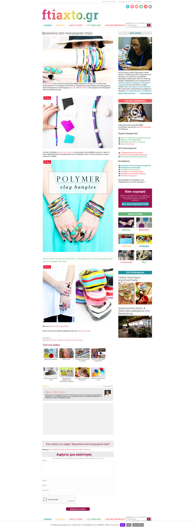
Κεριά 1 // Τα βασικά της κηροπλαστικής (136, 138)
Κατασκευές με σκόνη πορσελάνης (134, 157)
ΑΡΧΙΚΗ (48, 25)
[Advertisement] (78, 419)
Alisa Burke (48, 83)
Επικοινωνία (148, 1)
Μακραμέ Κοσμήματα (129, 176)
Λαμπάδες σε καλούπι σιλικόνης (133, 142)
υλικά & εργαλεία (124, 83)
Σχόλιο (44, 460)
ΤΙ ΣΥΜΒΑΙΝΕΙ (94, 25)
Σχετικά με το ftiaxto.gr (109, 1)
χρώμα (80, 340)
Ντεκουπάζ (126, 262)
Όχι (129, 525)
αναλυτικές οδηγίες (65, 152)
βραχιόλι (46, 340)
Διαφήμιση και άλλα (125, 1)
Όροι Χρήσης (138, 1)
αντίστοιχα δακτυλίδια (59, 326)
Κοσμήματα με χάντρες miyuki (132, 171)
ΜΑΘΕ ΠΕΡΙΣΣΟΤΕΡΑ (126, 93)
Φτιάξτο (46, 386)
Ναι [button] (122, 525)
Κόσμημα (144, 245)
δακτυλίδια (84, 88)
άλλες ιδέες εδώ (83, 331)
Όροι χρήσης (138, 525)
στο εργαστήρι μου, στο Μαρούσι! (139, 91)
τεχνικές (135, 83)
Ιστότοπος (45, 490)
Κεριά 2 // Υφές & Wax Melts (131, 140)
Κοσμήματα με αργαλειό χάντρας (133, 173)
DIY (144, 262)
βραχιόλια (73, 88)
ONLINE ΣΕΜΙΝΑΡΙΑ (115, 25)
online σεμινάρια (144, 127)
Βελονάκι (144, 229)
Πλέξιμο (126, 229)
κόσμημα (60, 340)
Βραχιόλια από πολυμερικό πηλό (67, 33)
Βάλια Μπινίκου (55, 392)
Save (48, 98)
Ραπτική (126, 245)
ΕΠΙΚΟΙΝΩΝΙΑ (146, 93)
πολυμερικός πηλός (71, 340)
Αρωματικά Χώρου (128, 144)
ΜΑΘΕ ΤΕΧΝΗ (76, 25)
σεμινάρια (122, 85)
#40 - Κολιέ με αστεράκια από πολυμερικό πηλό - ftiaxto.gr (70, 449)
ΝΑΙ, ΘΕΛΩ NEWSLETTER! (135, 204)
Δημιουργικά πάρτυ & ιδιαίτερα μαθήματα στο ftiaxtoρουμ (133, 310)
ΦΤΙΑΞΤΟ (60, 25)
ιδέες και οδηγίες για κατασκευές (137, 87)
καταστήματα (144, 83)
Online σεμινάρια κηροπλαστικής (129, 279)
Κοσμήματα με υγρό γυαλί (130, 167)
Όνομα (44, 480)
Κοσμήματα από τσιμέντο (130, 169)
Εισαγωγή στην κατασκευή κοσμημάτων (136, 165)
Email (44, 485)
